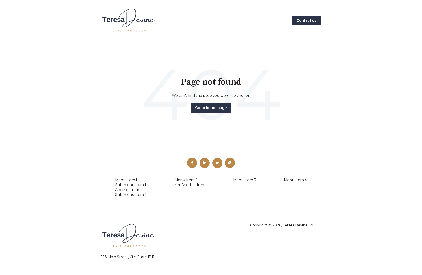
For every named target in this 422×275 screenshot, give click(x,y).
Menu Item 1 (126, 180)
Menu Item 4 (295, 180)
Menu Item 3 (244, 180)
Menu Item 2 (186, 180)
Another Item (127, 190)
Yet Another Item (190, 185)
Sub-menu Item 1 (130, 185)
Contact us (306, 20)
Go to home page (211, 108)
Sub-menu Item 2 (131, 195)
